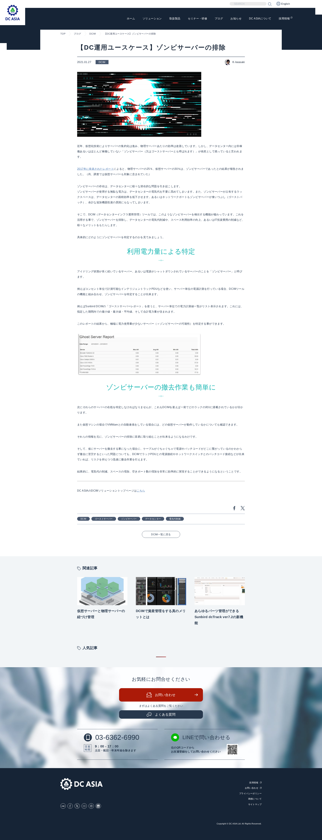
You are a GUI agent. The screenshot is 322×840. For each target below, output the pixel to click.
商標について (255, 799)
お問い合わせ (165, 695)
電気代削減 (174, 519)
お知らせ (235, 18)
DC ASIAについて (260, 18)
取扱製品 (174, 18)
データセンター (153, 519)
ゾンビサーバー (129, 519)
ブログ (219, 18)
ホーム (131, 18)
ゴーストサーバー (104, 519)
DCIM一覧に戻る (161, 534)
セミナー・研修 (197, 18)
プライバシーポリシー (250, 793)
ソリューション (152, 18)
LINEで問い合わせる (206, 737)
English (285, 3)
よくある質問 (165, 714)
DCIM (83, 519)
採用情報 (284, 18)
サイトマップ (255, 804)
